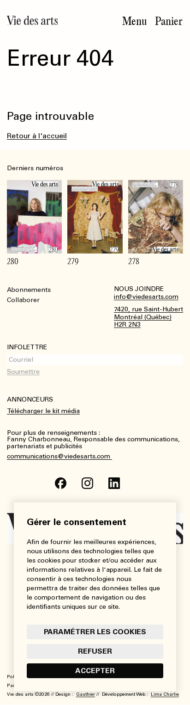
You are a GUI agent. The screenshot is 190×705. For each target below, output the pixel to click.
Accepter (95, 670)
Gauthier (85, 694)
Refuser (95, 651)
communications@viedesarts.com (59, 456)
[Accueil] (32, 20)
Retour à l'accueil (37, 135)
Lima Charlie (165, 694)
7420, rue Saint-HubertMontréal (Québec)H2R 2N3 (148, 317)
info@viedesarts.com (146, 297)
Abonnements (29, 290)
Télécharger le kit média (43, 411)
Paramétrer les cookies (95, 631)
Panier (169, 21)
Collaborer (23, 300)
